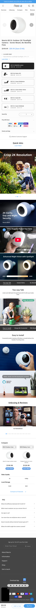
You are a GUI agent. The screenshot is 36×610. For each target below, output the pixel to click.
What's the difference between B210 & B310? (13, 504)
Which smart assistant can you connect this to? (14, 508)
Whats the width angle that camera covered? (13, 526)
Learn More (18, 146)
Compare (19, 10)
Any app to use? (5, 513)
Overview (3, 10)
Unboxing (11, 10)
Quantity (4, 114)
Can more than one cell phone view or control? (13, 517)
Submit (28, 546)
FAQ (26, 10)
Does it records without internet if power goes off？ (15, 522)
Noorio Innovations (15, 599)
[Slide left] (4, 25)
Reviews (32, 10)
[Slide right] (31, 25)
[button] (3, 6)
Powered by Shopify (25, 599)
